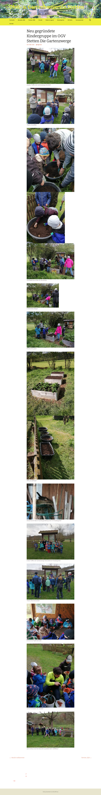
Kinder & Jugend (50, 20)
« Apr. (14, 780)
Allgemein (39, 44)
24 (26, 776)
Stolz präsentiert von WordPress (50, 791)
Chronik (40, 20)
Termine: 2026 (31, 20)
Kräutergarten (60, 20)
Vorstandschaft (79, 20)
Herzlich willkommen (16, 758)
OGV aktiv (70, 20)
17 (26, 774)
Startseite (12, 20)
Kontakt (11, 23)
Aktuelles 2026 (21, 20)
